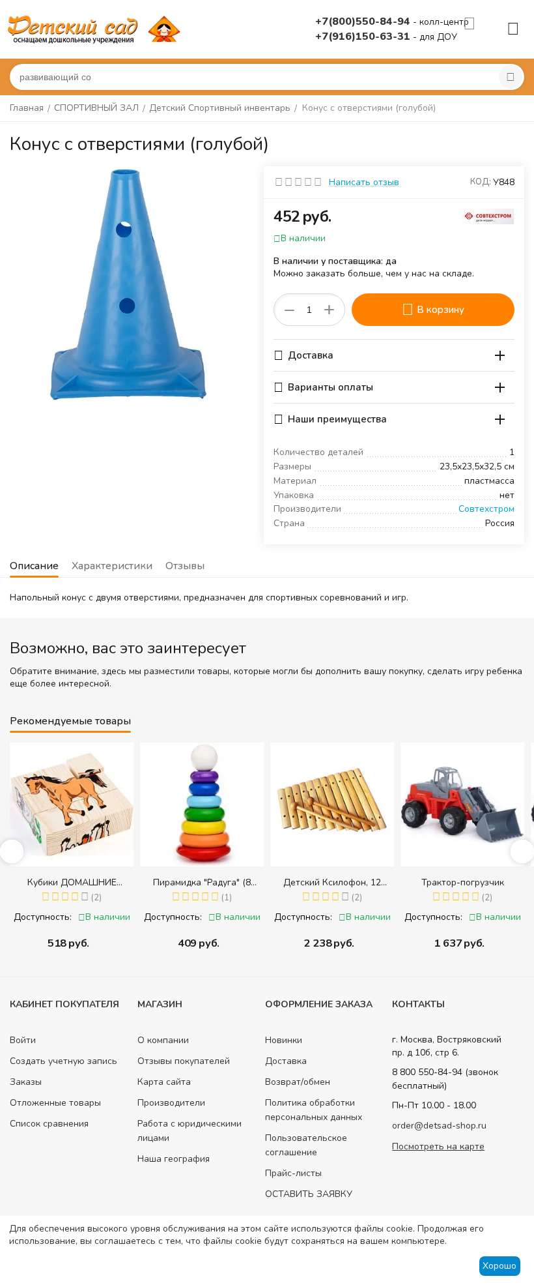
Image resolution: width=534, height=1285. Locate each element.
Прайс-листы (293, 1173)
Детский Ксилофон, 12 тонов (211, 882)
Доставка (286, 1061)
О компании (163, 1040)
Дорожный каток (472, 882)
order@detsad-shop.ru (439, 1125)
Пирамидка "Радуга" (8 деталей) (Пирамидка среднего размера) (81, 882)
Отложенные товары (55, 1103)
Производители (171, 1103)
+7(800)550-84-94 (364, 21)
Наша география (173, 1159)
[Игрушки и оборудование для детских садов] (96, 28)
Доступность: (52, 917)
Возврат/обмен (297, 1082)
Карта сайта (164, 1082)
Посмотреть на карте (438, 1146)
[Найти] (510, 77)
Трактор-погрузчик (342, 882)
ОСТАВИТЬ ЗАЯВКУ (308, 1194)
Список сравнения (49, 1123)
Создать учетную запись (63, 1061)
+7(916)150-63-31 (364, 36)
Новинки (283, 1040)
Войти (23, 1040)
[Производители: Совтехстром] (488, 215)
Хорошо (499, 1266)
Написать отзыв (364, 182)
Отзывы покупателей (183, 1061)
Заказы (26, 1082)
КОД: (480, 182)
